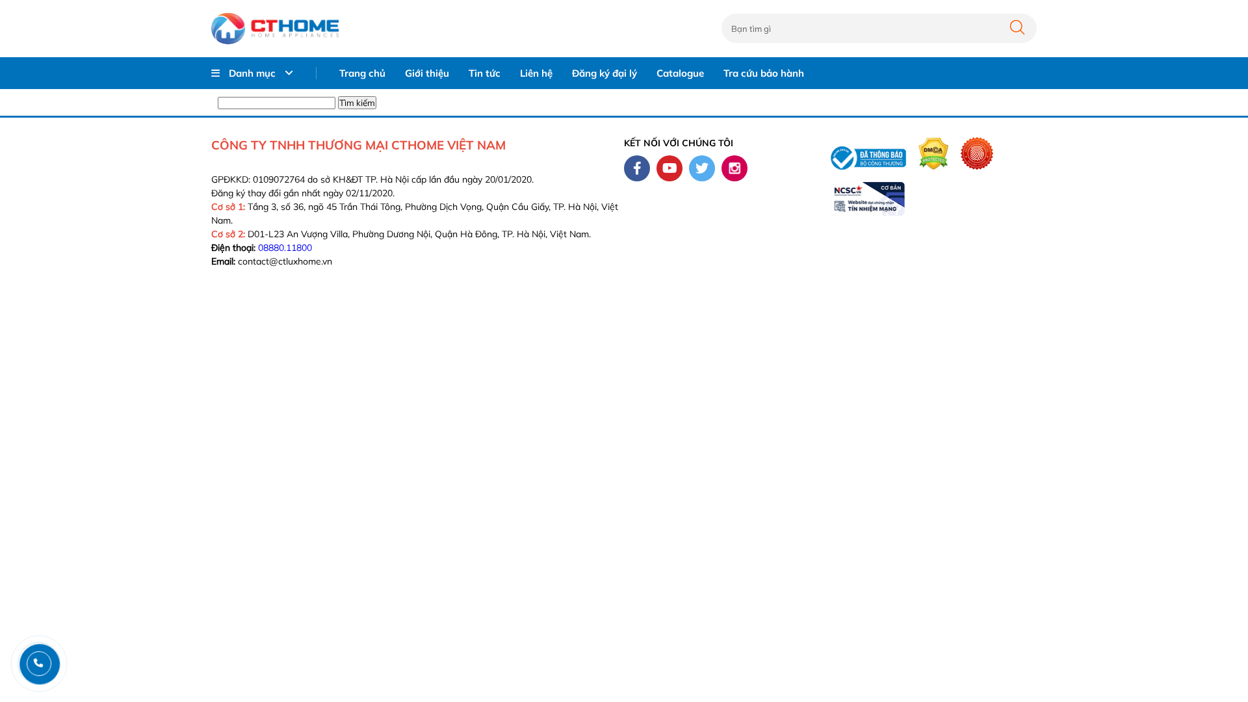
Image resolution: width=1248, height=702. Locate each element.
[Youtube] (669, 168)
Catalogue (680, 73)
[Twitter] (702, 168)
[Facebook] (637, 168)
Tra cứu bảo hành (763, 73)
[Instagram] (735, 168)
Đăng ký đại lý (604, 73)
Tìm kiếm (357, 103)
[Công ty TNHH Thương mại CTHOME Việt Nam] (275, 28)
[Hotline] (38, 663)
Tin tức (484, 73)
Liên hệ (536, 73)
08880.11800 (285, 248)
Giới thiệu (427, 73)
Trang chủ (362, 73)
